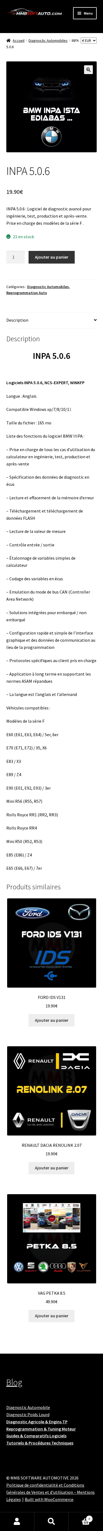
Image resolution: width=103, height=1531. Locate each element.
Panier (79, 1517)
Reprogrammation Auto (26, 292)
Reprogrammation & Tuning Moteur (41, 1429)
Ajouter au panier (51, 257)
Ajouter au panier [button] (51, 1020)
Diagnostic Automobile (28, 1407)
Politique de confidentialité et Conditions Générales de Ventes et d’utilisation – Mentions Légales (50, 1492)
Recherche (51, 1521)
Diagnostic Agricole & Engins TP (37, 1421)
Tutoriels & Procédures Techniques (39, 1443)
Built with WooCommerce (49, 1499)
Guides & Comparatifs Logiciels (36, 1435)
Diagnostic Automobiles (48, 40)
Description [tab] (17, 320)
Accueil (18, 40)
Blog (14, 1382)
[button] (88, 69)
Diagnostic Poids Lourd (27, 1414)
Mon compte (17, 1521)
